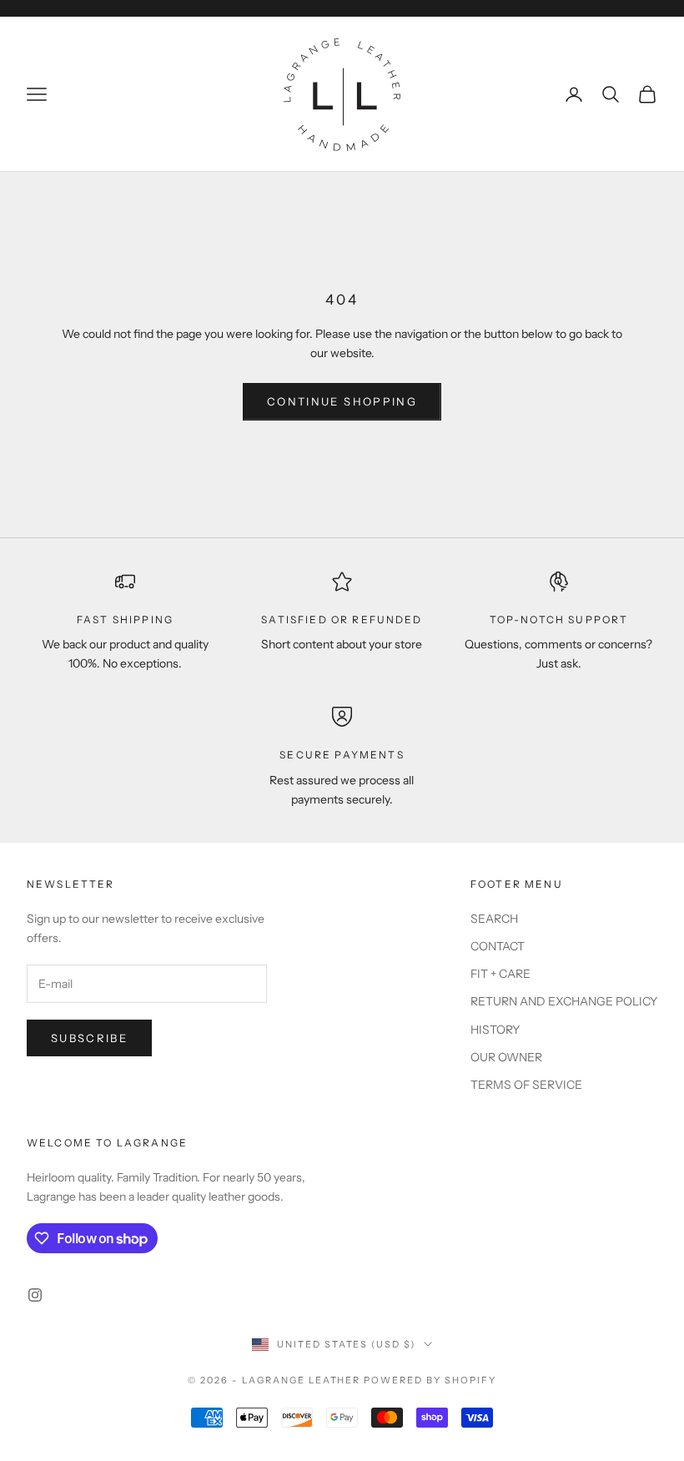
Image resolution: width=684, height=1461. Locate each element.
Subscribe (89, 1038)
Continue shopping (342, 401)
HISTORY (495, 1029)
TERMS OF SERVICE (526, 1084)
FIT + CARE (500, 973)
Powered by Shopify (430, 1380)
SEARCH (494, 918)
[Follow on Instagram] (35, 1295)
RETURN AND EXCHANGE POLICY (563, 1001)
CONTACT (497, 946)
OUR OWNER (506, 1057)
